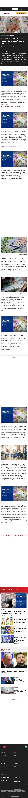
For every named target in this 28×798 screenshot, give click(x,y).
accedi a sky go (20, 747)
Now (15, 760)
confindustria (18, 535)
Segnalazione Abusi (15, 796)
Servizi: (15, 752)
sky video (3, 760)
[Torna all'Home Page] (6, 13)
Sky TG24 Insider (21, 13)
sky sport (3, 755)
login (25, 9)
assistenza (19, 791)
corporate (16, 783)
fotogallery (6, 535)
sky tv (15, 755)
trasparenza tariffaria (12, 791)
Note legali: (3, 774)
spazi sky (16, 766)
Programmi (17, 769)
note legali (4, 780)
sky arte (3, 763)
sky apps (16, 758)
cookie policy (17, 777)
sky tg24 (3, 758)
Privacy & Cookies (9, 790)
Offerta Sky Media (5, 783)
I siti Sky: (3, 752)
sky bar (16, 763)
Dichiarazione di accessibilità (18, 780)
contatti (23, 791)
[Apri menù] (2, 13)
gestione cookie (5, 777)
